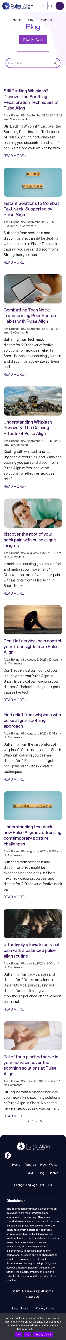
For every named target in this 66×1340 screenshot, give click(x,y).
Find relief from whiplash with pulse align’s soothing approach (32, 720)
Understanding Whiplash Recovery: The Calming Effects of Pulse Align (28, 427)
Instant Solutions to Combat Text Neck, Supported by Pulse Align (31, 209)
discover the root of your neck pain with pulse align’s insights (30, 539)
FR (50, 6)
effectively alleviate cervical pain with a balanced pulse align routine (31, 950)
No (27, 1334)
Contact (54, 1173)
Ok (18, 1334)
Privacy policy (41, 1328)
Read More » (15, 155)
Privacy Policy (45, 1308)
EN (43, 6)
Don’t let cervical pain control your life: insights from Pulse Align (32, 646)
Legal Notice (20, 1308)
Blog (41, 1173)
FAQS (30, 1173)
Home (16, 1164)
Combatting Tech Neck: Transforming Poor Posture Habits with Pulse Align (31, 315)
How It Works (48, 1164)
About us (30, 1164)
